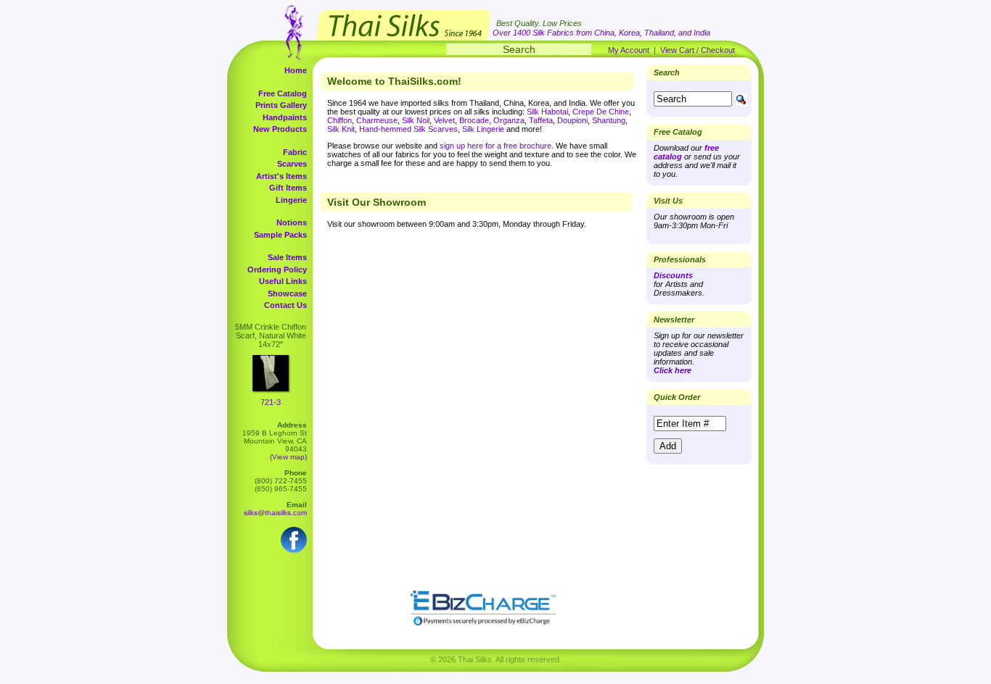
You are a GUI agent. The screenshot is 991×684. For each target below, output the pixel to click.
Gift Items (288, 187)
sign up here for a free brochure (495, 145)
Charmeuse (377, 120)
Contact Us (285, 305)
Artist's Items (281, 176)
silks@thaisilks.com (275, 513)
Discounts (673, 275)
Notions (291, 222)
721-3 (270, 402)
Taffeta (541, 120)
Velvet (444, 120)
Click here (672, 370)
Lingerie (291, 200)
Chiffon (339, 120)
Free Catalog (282, 93)
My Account (628, 50)
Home (295, 70)
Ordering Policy (277, 269)
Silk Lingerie (483, 129)
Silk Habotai (547, 111)
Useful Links (283, 281)
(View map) (288, 457)
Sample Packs (280, 234)
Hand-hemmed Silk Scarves (408, 129)
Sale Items (287, 257)
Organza (509, 120)
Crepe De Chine (600, 111)
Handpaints (285, 117)
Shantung (608, 120)
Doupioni (572, 120)
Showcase (287, 293)
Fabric (295, 152)
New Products (280, 129)
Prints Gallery (281, 105)
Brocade (474, 120)
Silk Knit (341, 129)
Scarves (292, 163)
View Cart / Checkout (697, 50)
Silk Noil (415, 120)
